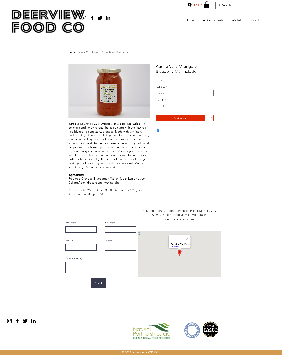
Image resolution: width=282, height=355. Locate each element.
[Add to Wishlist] (210, 118)
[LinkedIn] (108, 18)
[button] (207, 4)
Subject (108, 240)
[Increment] (168, 106)
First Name (71, 223)
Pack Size (161, 86)
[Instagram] (84, 18)
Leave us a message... (75, 258)
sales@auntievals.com (179, 219)
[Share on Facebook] (158, 131)
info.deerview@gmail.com (186, 215)
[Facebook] (92, 18)
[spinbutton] (163, 106)
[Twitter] (100, 18)
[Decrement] (158, 106)
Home (72, 51)
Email (68, 240)
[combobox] (185, 93)
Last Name (110, 223)
